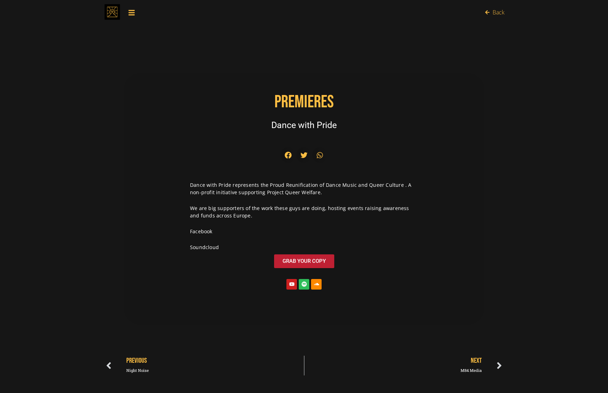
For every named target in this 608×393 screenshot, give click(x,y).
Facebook (201, 231)
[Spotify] (304, 284)
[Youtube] (291, 284)
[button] (288, 155)
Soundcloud (204, 247)
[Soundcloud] (316, 284)
